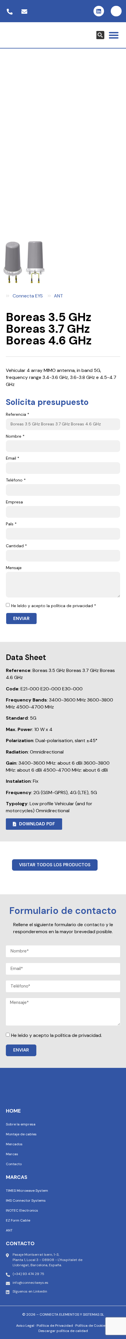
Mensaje (14, 568)
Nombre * (15, 436)
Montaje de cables (21, 1134)
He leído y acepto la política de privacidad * (53, 605)
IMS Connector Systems (26, 1200)
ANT (9, 1230)
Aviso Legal (25, 1325)
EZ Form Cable (18, 1220)
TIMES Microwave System (27, 1190)
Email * (12, 458)
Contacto (14, 1164)
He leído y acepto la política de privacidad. (56, 1035)
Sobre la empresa (20, 1124)
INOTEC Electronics (22, 1210)
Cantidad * (16, 546)
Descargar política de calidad (63, 1330)
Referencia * (17, 414)
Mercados (14, 1144)
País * (11, 524)
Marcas (12, 1154)
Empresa (14, 502)
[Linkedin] (98, 11)
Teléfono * (16, 480)
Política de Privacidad (55, 1325)
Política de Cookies (91, 1325)
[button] (114, 35)
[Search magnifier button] (100, 35)
